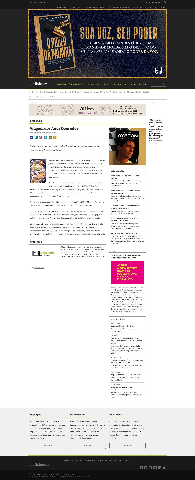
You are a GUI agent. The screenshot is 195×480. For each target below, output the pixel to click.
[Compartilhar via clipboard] (55, 139)
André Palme (115, 384)
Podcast (132, 84)
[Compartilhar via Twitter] (45, 139)
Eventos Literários (72, 92)
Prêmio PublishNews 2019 (85, 460)
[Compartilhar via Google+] (41, 139)
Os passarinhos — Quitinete (122, 325)
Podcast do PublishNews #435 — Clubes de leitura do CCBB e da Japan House (126, 340)
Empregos (143, 84)
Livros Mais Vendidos (108, 92)
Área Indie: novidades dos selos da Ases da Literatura (125, 191)
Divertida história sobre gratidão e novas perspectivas (125, 219)
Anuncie (148, 7)
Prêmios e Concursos (37, 97)
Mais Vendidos (103, 84)
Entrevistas (58, 92)
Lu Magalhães (115, 358)
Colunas (90, 84)
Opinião (146, 92)
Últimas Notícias (76, 84)
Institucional (137, 7)
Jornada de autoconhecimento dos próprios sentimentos (125, 206)
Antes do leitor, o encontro (121, 386)
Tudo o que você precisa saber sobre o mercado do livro (125, 256)
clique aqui (127, 309)
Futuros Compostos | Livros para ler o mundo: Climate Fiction (126, 361)
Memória (122, 92)
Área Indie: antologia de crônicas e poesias (125, 176)
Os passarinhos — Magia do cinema (125, 374)
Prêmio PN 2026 (74, 7)
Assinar (127, 445)
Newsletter (115, 414)
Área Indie (61, 84)
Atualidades (33, 92)
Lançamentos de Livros (90, 92)
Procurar (48, 445)
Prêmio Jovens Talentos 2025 (94, 7)
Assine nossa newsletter (38, 2)
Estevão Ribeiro (116, 324)
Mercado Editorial (134, 92)
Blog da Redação (46, 92)
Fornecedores (77, 414)
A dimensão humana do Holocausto (125, 233)
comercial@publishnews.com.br (92, 256)
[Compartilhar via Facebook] (31, 139)
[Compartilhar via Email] (50, 139)
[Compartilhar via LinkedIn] (36, 139)
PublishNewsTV (119, 84)
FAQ (155, 7)
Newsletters (61, 7)
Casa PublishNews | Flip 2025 (119, 7)
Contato (163, 7)
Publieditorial (52, 97)
